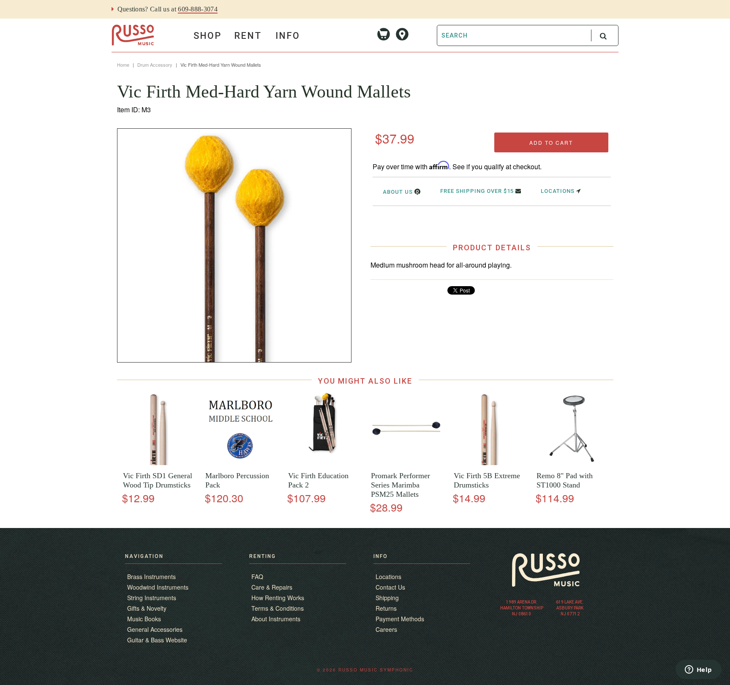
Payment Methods (400, 619)
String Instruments (151, 597)
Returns (386, 608)
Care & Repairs (271, 587)
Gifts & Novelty (146, 608)
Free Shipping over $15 (477, 191)
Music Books (144, 619)
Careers (386, 629)
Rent (247, 35)
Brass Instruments (151, 576)
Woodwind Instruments (157, 587)
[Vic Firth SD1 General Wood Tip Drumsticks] (158, 462)
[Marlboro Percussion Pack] (241, 462)
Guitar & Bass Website (157, 640)
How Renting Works (277, 597)
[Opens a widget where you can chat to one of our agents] (698, 670)
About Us (398, 192)
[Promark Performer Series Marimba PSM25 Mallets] (406, 462)
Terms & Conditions (277, 608)
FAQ (257, 576)
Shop (207, 35)
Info (287, 35)
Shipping (387, 597)
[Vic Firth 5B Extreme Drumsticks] (489, 462)
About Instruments (275, 619)
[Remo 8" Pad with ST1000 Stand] (572, 462)
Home (123, 64)
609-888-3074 (198, 9)
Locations (558, 191)
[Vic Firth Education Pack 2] (323, 462)
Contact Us (390, 587)
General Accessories (154, 629)
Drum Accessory (154, 64)
